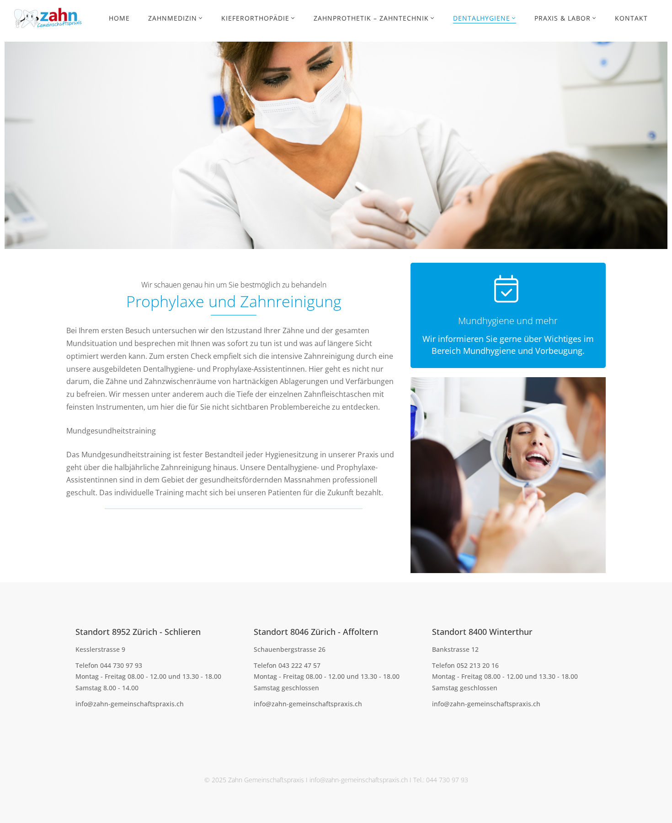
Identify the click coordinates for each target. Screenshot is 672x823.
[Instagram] (104, 724)
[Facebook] (75, 724)
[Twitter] (90, 724)
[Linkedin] (118, 724)
